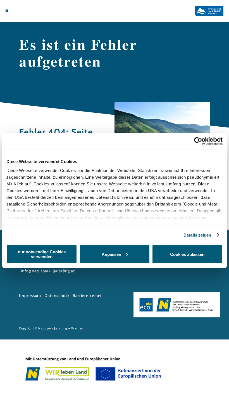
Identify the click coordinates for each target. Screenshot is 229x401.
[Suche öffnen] (23, 11)
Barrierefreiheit (88, 295)
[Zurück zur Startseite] (209, 11)
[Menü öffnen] (7, 11)
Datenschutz (57, 295)
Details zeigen (197, 235)
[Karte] (17, 11)
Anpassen (111, 254)
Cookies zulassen (187, 254)
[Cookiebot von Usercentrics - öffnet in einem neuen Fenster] (198, 141)
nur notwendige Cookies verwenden (42, 254)
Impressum (30, 295)
